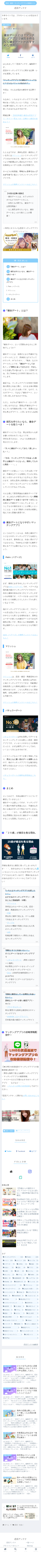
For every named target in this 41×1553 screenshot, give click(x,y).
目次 (19, 261)
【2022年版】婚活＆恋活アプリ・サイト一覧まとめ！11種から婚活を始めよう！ (20, 118)
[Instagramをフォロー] (30, 1171)
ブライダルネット (14, 1007)
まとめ (13, 299)
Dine (9, 973)
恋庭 (9, 913)
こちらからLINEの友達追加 (18, 1086)
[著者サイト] (11, 1171)
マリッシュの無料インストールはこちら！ (20, 184)
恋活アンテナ (11, 1542)
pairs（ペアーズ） (15, 587)
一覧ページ (30, 1542)
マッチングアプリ (23, 1131)
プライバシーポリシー (11, 1546)
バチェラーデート (10, 737)
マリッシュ (16, 155)
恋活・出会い (10, 1131)
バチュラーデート (14, 294)
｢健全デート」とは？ (18, 267)
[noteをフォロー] (20, 1177)
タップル (10, 923)
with (8, 932)
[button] (37, 704)
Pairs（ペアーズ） (14, 286)
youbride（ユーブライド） (18, 1016)
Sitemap (30, 1546)
